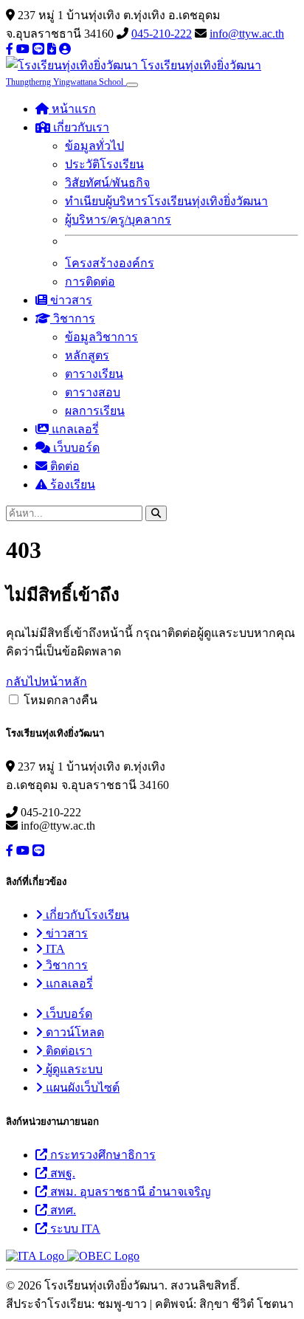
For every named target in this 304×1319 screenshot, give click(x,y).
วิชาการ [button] (72, 318)
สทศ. (61, 1210)
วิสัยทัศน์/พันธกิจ (107, 182)
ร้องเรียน (71, 484)
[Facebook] (9, 49)
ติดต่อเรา (67, 1050)
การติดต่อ (90, 281)
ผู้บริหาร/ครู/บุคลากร (118, 219)
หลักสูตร (87, 355)
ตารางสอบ (92, 392)
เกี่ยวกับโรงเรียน (86, 915)
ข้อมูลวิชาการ (101, 337)
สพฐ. (61, 1173)
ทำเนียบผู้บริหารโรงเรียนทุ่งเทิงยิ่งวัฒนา (166, 201)
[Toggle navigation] (132, 85)
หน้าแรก (72, 109)
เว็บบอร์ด (75, 447)
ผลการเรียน (95, 410)
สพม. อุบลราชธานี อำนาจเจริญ (129, 1191)
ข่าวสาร (69, 300)
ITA (54, 949)
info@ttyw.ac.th (247, 33)
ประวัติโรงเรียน (104, 164)
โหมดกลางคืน (60, 700)
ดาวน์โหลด (73, 1032)
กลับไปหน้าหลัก (46, 681)
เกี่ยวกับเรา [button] (79, 127)
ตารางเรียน (94, 374)
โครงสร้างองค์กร (109, 263)
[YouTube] (23, 49)
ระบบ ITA (73, 1228)
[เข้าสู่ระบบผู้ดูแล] (65, 49)
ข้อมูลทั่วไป (94, 146)
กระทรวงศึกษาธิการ (101, 1154)
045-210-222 (161, 33)
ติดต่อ (63, 466)
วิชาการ (65, 965)
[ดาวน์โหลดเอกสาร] (51, 49)
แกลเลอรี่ (74, 429)
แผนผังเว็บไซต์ (81, 1087)
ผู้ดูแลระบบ (73, 1069)
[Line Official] (38, 49)
